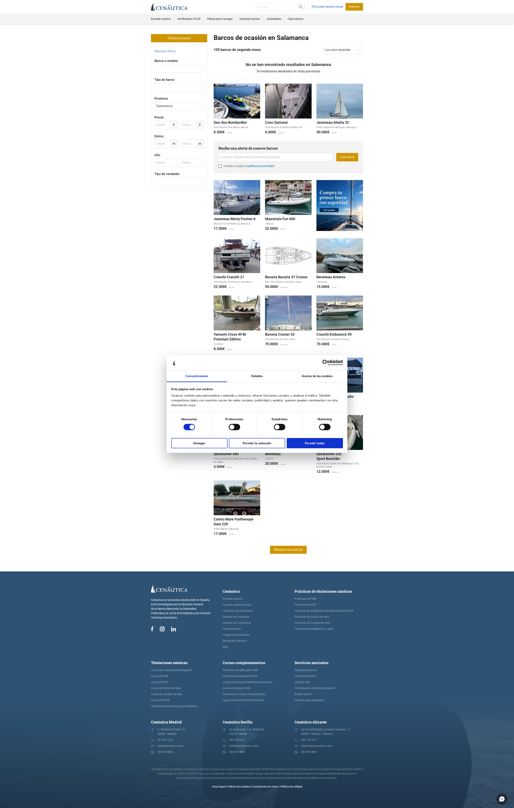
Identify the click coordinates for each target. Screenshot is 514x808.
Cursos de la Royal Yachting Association (247, 682)
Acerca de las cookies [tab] (317, 376)
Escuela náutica (232, 598)
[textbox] (179, 87)
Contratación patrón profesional (315, 688)
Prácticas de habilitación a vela (314, 629)
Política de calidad (291, 786)
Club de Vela (302, 682)
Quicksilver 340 (226, 454)
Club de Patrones (305, 676)
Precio (159, 117)
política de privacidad (261, 166)
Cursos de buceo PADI (236, 688)
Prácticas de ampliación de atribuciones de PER (324, 611)
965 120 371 (309, 740)
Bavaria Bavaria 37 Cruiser (286, 277)
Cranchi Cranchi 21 (229, 277)
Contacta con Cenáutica (238, 611)
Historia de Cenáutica (236, 617)
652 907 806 (165, 752)
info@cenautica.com (170, 746)
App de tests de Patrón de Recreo (243, 700)
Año (157, 155)
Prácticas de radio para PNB (240, 670)
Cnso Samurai (276, 122)
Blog (225, 647)
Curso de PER (159, 682)
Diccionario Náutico (235, 641)
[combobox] (179, 87)
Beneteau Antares (330, 277)
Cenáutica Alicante (311, 722)
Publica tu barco (179, 38)
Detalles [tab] (257, 376)
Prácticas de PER (305, 605)
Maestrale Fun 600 (280, 219)
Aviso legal (218, 786)
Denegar (199, 443)
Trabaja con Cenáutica (237, 623)
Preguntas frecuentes (236, 635)
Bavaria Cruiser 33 (280, 334)
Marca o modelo (166, 61)
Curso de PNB (159, 676)
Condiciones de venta (265, 786)
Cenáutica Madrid (166, 722)
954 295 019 (237, 740)
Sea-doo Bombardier (230, 122)
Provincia (161, 98)
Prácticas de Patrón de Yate (312, 617)
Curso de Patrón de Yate (166, 688)
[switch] (234, 427)
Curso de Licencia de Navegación (171, 670)
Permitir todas (315, 443)
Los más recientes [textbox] (337, 50)
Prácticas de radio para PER (240, 676)
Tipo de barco (164, 80)
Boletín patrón (303, 694)
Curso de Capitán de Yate (166, 694)
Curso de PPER (160, 700)
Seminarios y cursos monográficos (244, 694)
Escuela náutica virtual (328, 6)
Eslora (158, 136)
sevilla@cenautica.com (243, 746)
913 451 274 (165, 740)
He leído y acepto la (248, 166)
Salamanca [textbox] (164, 106)
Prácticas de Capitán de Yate (312, 623)
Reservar (354, 6)
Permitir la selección (257, 443)
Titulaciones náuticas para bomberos (174, 706)
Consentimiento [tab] (197, 376)
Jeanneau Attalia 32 (332, 122)
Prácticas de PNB (305, 598)
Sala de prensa (232, 629)
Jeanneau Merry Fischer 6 (234, 219)
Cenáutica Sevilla (237, 722)
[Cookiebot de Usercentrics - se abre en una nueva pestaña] (325, 363)
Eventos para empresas (309, 700)
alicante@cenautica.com (316, 746)
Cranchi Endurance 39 (334, 334)
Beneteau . (273, 454)
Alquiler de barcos (306, 670)
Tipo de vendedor (167, 174)
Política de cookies (238, 786)
